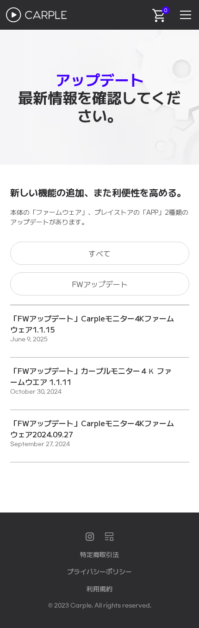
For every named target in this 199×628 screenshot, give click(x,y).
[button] (183, 15)
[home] (36, 14)
